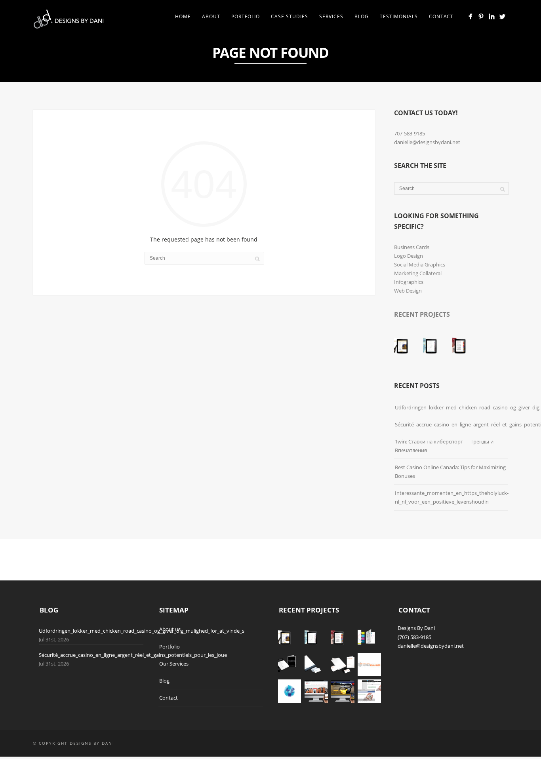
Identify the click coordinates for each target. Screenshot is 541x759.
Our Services (174, 663)
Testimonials (399, 16)
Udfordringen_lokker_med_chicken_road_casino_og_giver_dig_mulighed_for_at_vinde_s (141, 630)
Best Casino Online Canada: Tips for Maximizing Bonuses (450, 471)
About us (170, 629)
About (211, 16)
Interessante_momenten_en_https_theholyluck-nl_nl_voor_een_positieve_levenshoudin (452, 497)
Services (331, 16)
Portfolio (245, 16)
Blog (361, 16)
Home (183, 16)
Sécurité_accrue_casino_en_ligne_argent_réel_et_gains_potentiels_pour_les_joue (133, 654)
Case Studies (289, 16)
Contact (441, 16)
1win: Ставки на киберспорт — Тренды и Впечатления (444, 446)
